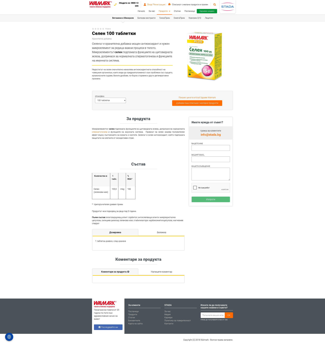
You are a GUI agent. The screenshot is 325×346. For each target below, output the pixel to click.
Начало (141, 11)
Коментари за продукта (115, 271)
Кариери (168, 317)
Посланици (189, 11)
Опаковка (99, 96)
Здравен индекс (206, 11)
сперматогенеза (99, 132)
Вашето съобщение (201, 166)
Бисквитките (134, 320)
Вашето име (197, 144)
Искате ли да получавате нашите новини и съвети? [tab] (214, 306)
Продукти (163, 11)
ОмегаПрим (179, 18)
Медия (167, 314)
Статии (177, 11)
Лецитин (209, 18)
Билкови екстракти (146, 18)
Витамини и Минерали (123, 18)
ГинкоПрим (164, 18)
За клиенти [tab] (134, 305)
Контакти (168, 323)
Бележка (161, 232)
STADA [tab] (168, 305)
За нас (152, 11)
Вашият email (198, 155)
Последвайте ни (109, 327)
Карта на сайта (135, 323)
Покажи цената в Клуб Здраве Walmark (197, 97)
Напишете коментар (161, 271)
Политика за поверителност (177, 320)
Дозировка (115, 232)
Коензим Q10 (195, 18)
